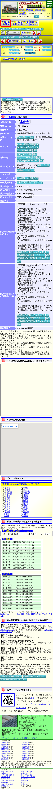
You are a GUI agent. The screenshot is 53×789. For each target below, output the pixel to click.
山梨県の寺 (25, 755)
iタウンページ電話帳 (26, 157)
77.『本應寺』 (14, 41)
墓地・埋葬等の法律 (7, 780)
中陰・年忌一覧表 (7, 771)
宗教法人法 (4, 786)
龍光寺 (7, 510)
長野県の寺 (4, 757)
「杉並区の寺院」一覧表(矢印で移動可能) (20, 37)
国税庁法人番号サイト (27, 182)
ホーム (36, 16)
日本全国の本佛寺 (25, 137)
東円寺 (26, 488)
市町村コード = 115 (26, 170)
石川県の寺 (25, 753)
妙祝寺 (7, 504)
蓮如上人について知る (28, 777)
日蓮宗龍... (9, 494)
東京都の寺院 (46, 50)
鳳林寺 (26, 500)
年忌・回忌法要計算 (7, 775)
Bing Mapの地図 (24, 150)
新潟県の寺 (25, 751)
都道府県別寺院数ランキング (30, 252)
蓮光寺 (26, 512)
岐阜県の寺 (25, 757)
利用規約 (34, 738)
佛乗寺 (26, 496)
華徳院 (25, 516)
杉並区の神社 (14, 50)
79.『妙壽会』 (28, 41)
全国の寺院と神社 (9, 47)
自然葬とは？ (25, 782)
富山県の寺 (4, 753)
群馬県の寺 (25, 748)
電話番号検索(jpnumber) (28, 161)
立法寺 (26, 508)
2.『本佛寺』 (27, 33)
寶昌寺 (26, 498)
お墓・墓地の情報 (7, 784)
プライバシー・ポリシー (10, 738)
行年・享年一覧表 (26, 771)
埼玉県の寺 (4, 749)
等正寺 (7, 490)
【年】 (4, 534)
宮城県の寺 (25, 742)
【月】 (28, 534)
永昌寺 (25, 514)
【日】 (41, 534)
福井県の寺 (4, 755)
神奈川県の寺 (5, 751)
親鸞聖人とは (5, 777)
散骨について (25, 784)
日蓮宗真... (9, 492)
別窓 (37, 144)
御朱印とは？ (5, 773)
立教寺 (7, 508)
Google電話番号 (24, 154)
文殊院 (7, 498)
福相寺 (7, 496)
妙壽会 (26, 502)
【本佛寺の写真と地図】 (12, 99)
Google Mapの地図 (25, 144)
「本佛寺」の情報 (25, 178)
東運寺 (7, 488)
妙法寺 (7, 506)
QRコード (34, 698)
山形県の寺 (25, 744)
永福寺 (6, 516)
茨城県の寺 (25, 746)
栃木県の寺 (4, 748)
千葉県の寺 (25, 749)
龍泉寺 (26, 510)
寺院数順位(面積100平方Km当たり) (33, 258)
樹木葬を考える (6, 782)
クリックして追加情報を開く (15, 767)
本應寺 (7, 502)
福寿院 (26, 494)
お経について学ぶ (26, 773)
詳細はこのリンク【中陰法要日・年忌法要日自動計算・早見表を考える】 (26, 615)
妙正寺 (26, 504)
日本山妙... (27, 490)
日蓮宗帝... (27, 492)
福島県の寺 (4, 746)
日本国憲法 (24, 778)
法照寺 (7, 500)
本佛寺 (12, 117)
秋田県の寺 (4, 744)
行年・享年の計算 (26, 775)
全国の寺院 (29, 50)
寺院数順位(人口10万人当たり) (31, 255)
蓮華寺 (7, 512)
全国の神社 (28, 47)
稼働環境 (25, 738)
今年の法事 (24, 780)
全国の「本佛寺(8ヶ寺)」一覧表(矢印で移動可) (22, 29)
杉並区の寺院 (14, 53)
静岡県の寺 (4, 759)
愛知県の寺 (25, 759)
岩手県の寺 (4, 742)
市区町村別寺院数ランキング (30, 315)
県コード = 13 (43, 165)
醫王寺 (6, 514)
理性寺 (26, 506)
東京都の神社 (46, 47)
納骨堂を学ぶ (5, 778)
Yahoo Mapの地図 (25, 147)
